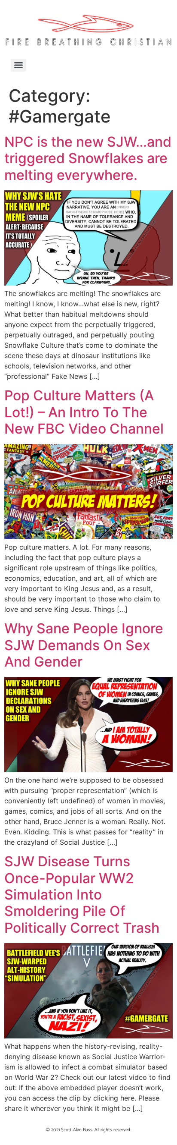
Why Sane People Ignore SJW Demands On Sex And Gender (83, 645)
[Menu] (18, 65)
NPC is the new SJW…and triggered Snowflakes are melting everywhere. (87, 158)
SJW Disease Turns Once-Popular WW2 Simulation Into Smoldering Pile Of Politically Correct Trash (81, 894)
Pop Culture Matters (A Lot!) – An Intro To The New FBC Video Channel (84, 412)
